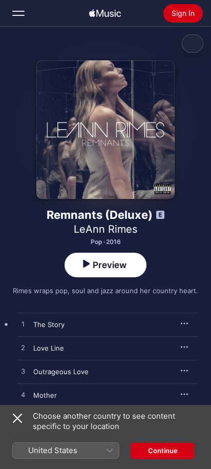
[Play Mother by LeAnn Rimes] (23, 395)
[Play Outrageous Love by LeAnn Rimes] (23, 371)
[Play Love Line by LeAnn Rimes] (23, 348)
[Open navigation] (18, 13)
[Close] (17, 418)
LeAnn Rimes (105, 229)
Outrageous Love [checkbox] (61, 372)
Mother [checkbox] (45, 395)
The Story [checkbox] (49, 324)
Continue (163, 450)
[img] (105, 13)
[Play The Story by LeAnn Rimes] (23, 324)
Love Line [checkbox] (48, 348)
